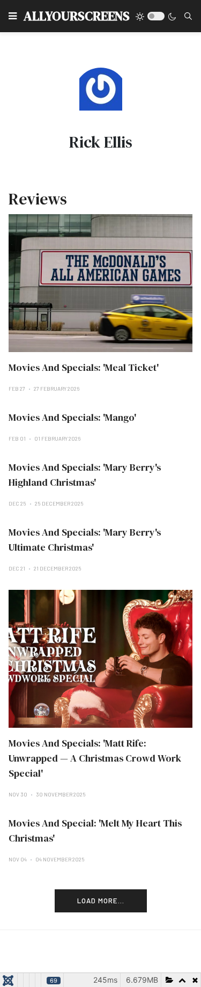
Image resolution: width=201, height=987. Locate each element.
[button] (13, 16)
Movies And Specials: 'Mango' (72, 417)
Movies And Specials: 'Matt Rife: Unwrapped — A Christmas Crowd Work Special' (95, 758)
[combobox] (188, 16)
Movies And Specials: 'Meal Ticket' (84, 367)
